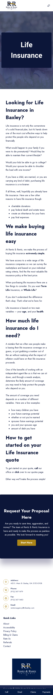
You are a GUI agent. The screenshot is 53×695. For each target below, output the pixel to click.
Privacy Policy (9, 631)
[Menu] (48, 5)
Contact (7, 646)
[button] (26, 543)
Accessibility (9, 627)
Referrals (7, 642)
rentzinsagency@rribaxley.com (22, 608)
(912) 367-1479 (17, 591)
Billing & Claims (10, 635)
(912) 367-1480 (17, 599)
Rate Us (7, 638)
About (6, 623)
